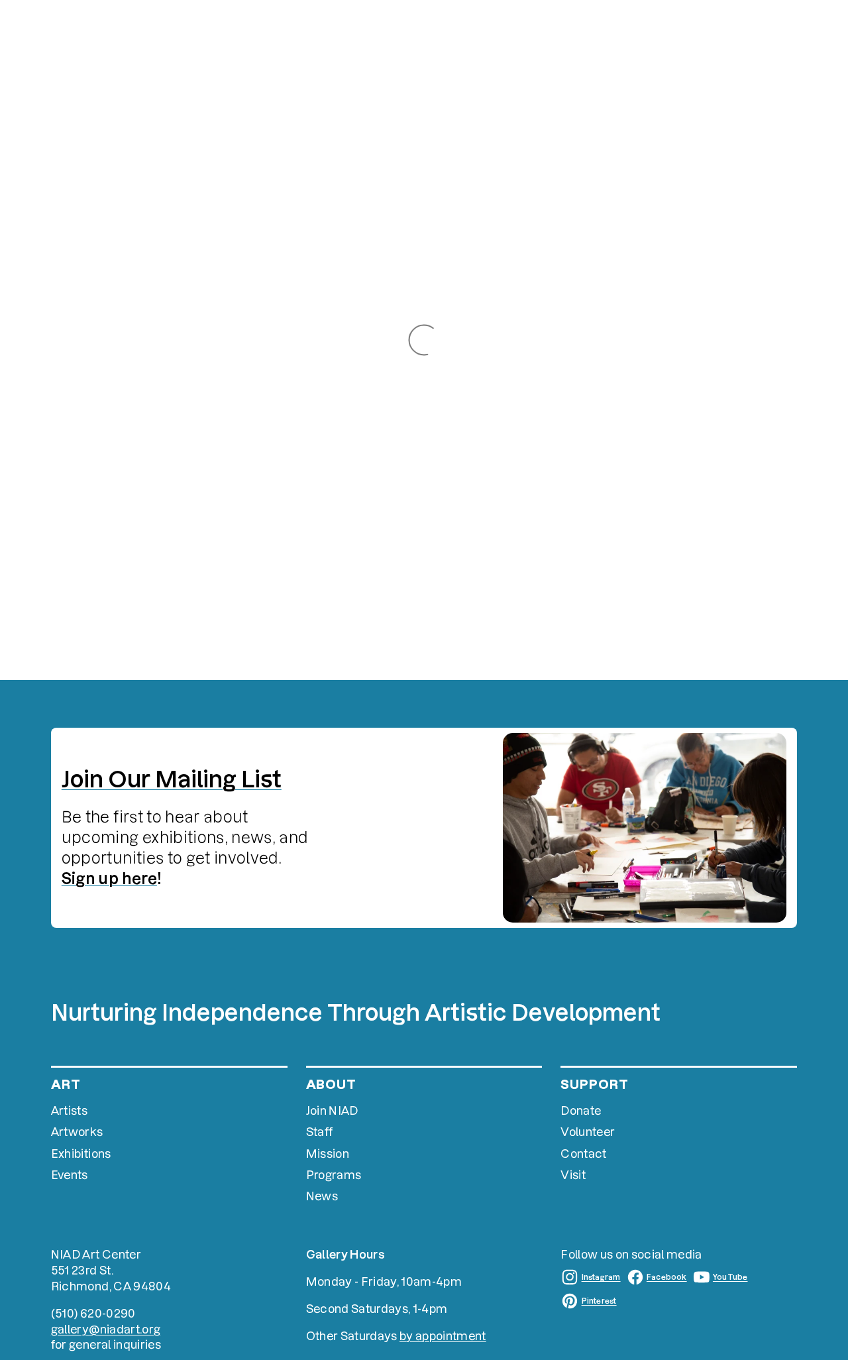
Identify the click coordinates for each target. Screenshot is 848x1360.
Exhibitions (81, 1153)
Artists (69, 1110)
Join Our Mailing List (172, 779)
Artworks (77, 1131)
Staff (319, 1131)
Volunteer (587, 1131)
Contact (583, 1153)
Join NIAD (332, 1110)
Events (69, 1174)
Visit (573, 1174)
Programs (334, 1174)
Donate (580, 1110)
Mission (327, 1153)
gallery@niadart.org (105, 1329)
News (322, 1196)
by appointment (442, 1336)
